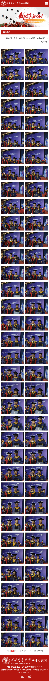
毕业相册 (22, 38)
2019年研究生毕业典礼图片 (36, 38)
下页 (35, 651)
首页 (15, 38)
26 (30, 651)
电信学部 (44, 42)
